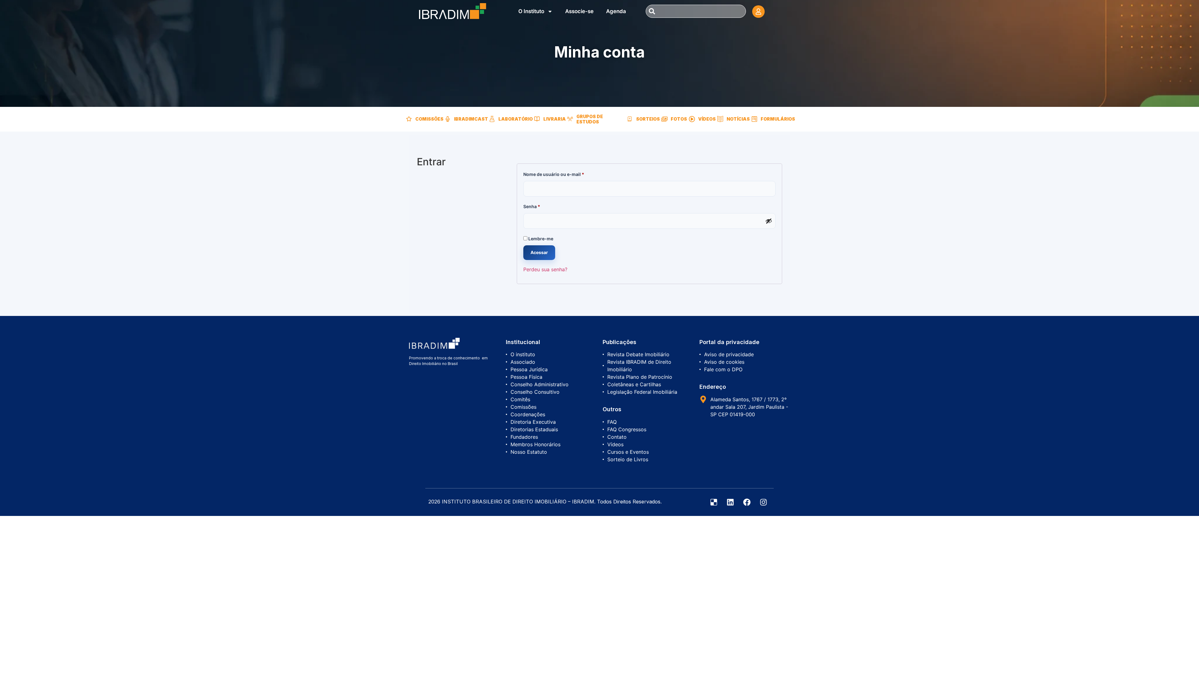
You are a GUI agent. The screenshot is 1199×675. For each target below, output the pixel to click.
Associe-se (579, 11)
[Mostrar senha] (768, 221)
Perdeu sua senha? (545, 269)
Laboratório (515, 119)
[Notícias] (720, 119)
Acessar (539, 252)
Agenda (616, 11)
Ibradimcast (471, 119)
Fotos (679, 119)
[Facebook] (746, 502)
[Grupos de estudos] (570, 119)
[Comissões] (409, 119)
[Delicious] (713, 502)
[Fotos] (664, 119)
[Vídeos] (692, 119)
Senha (544, 205)
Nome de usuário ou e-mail (566, 173)
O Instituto (531, 11)
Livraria (554, 119)
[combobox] (696, 11)
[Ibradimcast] (448, 119)
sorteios (648, 119)
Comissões (429, 119)
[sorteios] (630, 119)
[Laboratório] (492, 119)
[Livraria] (537, 119)
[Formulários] (754, 119)
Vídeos (707, 119)
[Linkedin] (730, 502)
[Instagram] (763, 502)
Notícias (738, 119)
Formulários (778, 119)
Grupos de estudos (589, 119)
